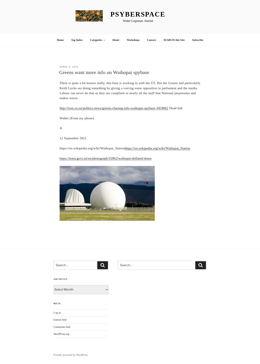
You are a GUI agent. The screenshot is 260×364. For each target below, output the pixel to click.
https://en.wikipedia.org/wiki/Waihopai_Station (157, 148)
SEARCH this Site (174, 40)
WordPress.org (61, 334)
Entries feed (59, 319)
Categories (96, 40)
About (115, 40)
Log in (57, 312)
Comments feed (61, 327)
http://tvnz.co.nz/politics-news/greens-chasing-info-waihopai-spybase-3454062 (114, 108)
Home (60, 40)
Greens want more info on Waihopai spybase (104, 72)
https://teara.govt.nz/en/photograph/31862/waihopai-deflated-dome (106, 158)
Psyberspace (137, 14)
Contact (151, 40)
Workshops (133, 40)
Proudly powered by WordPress (70, 355)
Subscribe (197, 40)
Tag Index (77, 40)
